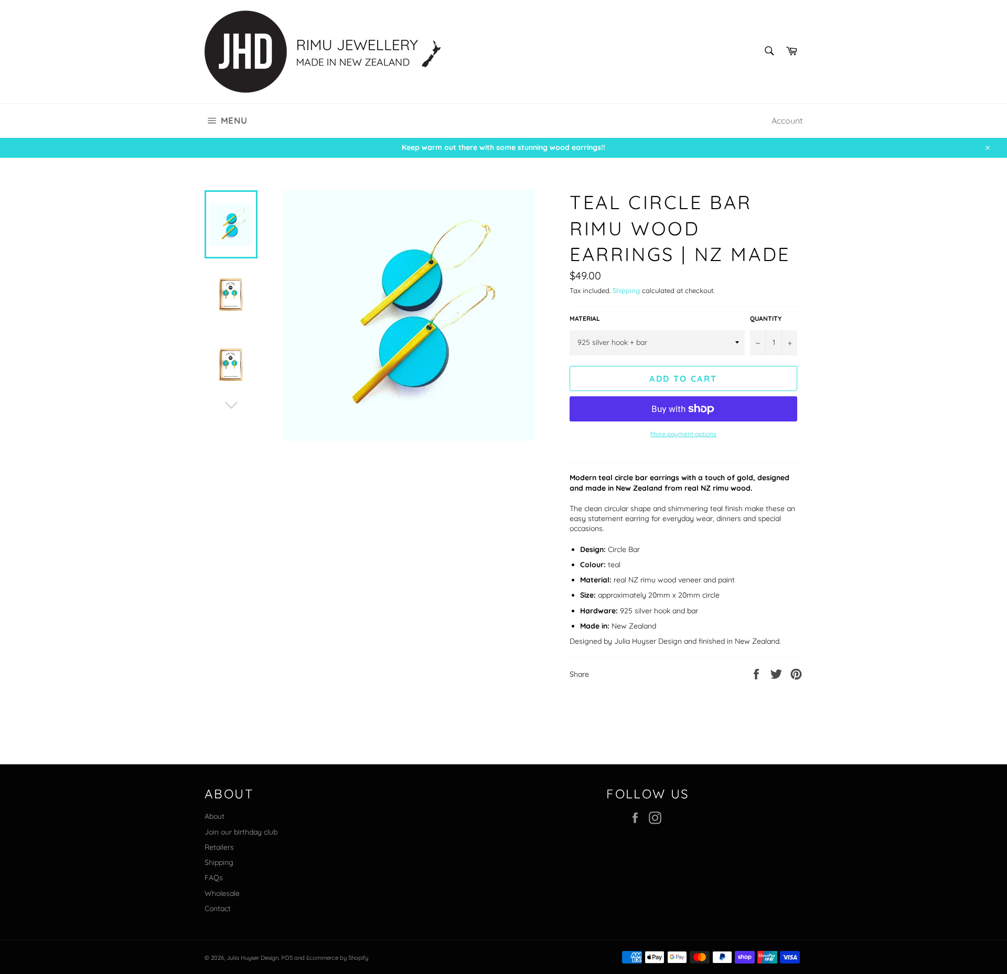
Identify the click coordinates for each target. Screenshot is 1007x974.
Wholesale (222, 893)
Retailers (219, 847)
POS (287, 957)
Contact (218, 908)
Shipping (626, 290)
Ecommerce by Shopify (337, 957)
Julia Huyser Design (252, 957)
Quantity (765, 318)
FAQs (214, 877)
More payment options (683, 434)
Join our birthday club (241, 832)
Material (585, 318)
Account (787, 120)
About (214, 816)
